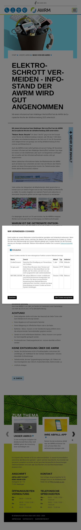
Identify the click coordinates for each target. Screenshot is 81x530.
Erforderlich (16, 250)
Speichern (12, 297)
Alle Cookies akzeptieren (63, 297)
